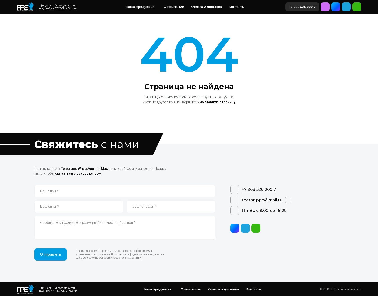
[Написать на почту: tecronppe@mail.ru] (325, 6)
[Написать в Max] (335, 6)
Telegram (68, 168)
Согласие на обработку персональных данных (112, 257)
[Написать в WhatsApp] (356, 6)
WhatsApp (86, 168)
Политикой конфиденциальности (132, 254)
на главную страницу (217, 102)
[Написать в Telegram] (346, 6)
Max (104, 168)
